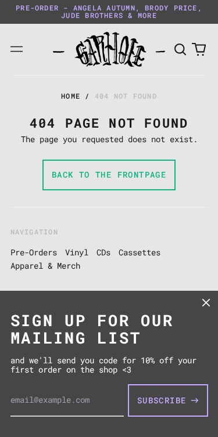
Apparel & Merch (45, 265)
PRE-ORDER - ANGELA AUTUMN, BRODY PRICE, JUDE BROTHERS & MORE (109, 11)
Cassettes (139, 252)
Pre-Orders (33, 252)
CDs (103, 252)
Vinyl (76, 252)
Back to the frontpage (109, 174)
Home (70, 95)
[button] (180, 49)
